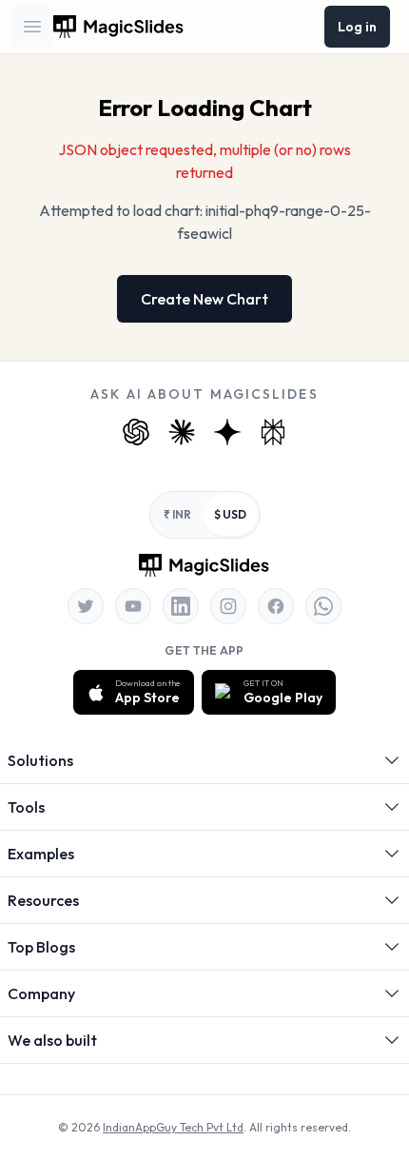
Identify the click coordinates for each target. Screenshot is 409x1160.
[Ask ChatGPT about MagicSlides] (136, 432)
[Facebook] (276, 606)
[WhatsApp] (323, 606)
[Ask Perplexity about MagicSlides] (273, 432)
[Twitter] (86, 606)
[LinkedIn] (181, 606)
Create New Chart (204, 298)
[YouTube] (133, 606)
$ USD (230, 514)
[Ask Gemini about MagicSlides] (227, 432)
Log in (357, 26)
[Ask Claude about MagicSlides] (181, 432)
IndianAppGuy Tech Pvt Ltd (173, 1127)
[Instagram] (228, 606)
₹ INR (177, 514)
